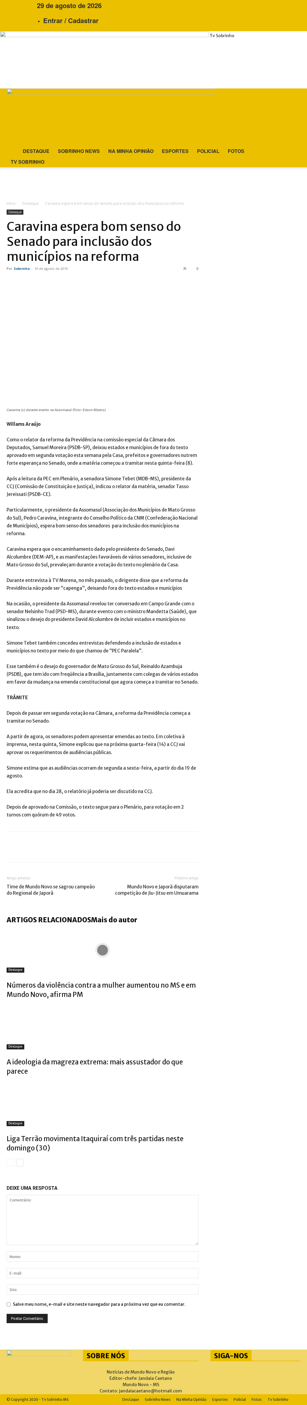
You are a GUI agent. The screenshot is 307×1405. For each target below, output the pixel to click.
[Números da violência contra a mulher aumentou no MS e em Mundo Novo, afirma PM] (102, 950)
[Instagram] (19, 5)
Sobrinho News (79, 151)
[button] (293, 94)
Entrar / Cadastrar (71, 20)
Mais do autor (114, 919)
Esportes (175, 151)
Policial (208, 151)
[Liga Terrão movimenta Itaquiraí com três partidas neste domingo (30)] (102, 1103)
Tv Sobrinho (27, 161)
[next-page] (20, 1162)
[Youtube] (23, 5)
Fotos (236, 151)
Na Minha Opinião (131, 151)
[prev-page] (10, 1162)
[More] (88, 847)
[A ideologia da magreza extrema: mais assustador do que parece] (102, 1026)
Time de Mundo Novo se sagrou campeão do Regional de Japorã (51, 890)
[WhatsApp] (70, 847)
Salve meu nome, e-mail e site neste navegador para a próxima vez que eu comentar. (99, 1304)
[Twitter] (34, 847)
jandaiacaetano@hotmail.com (150, 1391)
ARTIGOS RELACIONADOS (49, 919)
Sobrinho (22, 268)
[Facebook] (15, 5)
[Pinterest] (52, 847)
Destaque (36, 151)
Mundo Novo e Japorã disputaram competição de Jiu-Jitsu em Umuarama (156, 890)
